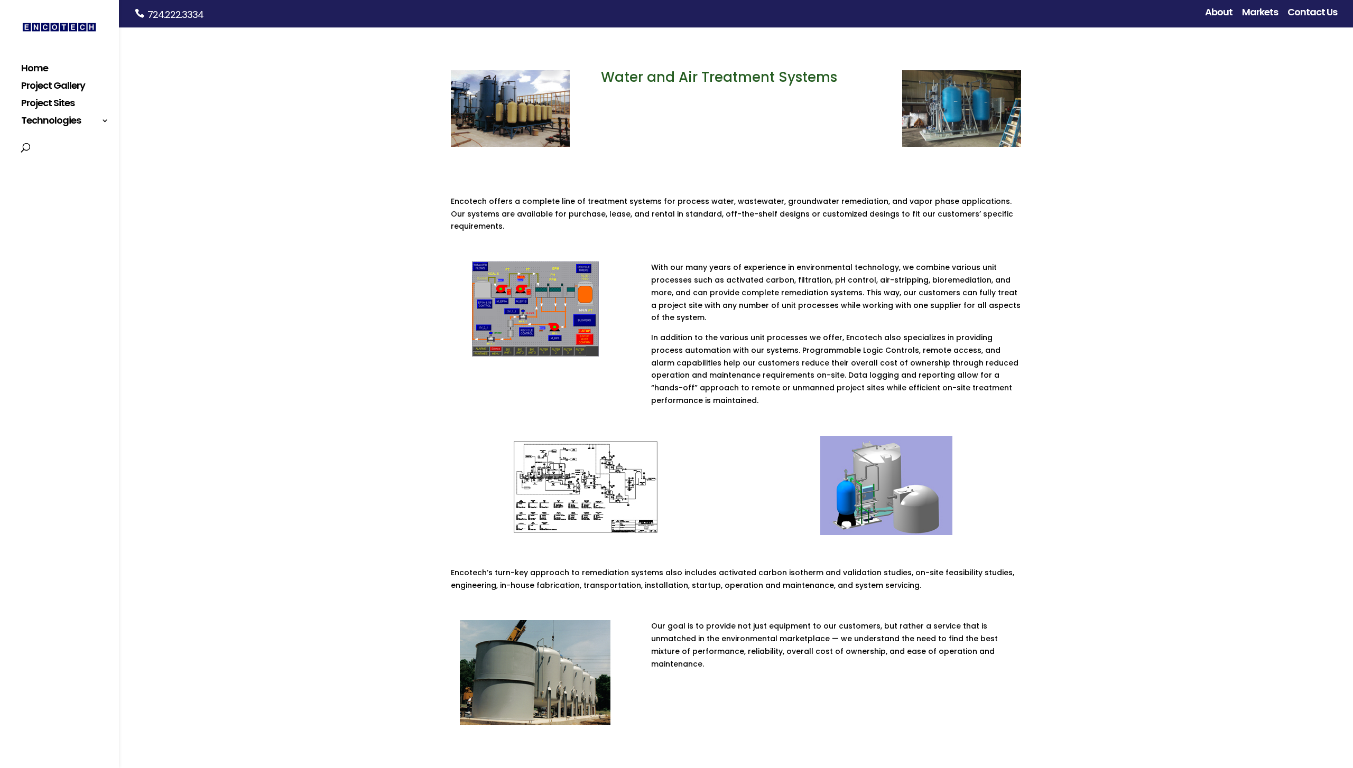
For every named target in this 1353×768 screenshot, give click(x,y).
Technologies (51, 122)
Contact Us (1312, 12)
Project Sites (48, 104)
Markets (1260, 12)
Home (34, 69)
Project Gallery (53, 87)
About (1218, 12)
